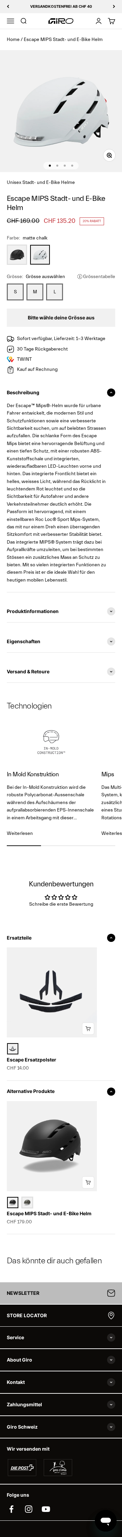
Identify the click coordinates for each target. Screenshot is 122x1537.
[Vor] (114, 6)
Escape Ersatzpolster (31, 1059)
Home (13, 39)
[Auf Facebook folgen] (11, 1509)
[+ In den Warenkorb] (88, 1029)
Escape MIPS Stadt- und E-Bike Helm (49, 1213)
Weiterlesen (20, 833)
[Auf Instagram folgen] (28, 1509)
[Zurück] (8, 6)
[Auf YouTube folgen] (45, 1509)
